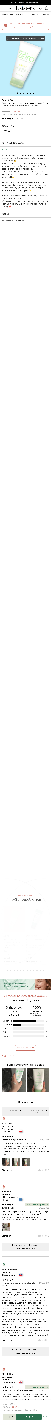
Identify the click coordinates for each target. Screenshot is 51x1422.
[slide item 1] (17, 93)
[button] (25, 143)
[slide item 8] (30, 971)
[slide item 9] (34, 971)
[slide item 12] (43, 971)
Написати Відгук (25, 1048)
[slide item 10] (37, 971)
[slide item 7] (27, 971)
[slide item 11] (40, 971)
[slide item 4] (27, 93)
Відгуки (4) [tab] (9, 1055)
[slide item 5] (30, 93)
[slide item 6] (34, 93)
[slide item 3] (24, 93)
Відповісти (7, 1170)
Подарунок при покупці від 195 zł (25, 2)
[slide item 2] (21, 93)
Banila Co (7, 100)
